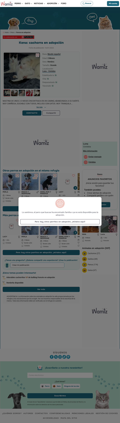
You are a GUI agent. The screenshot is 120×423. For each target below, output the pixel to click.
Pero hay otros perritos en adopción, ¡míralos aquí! (60, 221)
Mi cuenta (113, 3)
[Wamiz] (7, 3)
